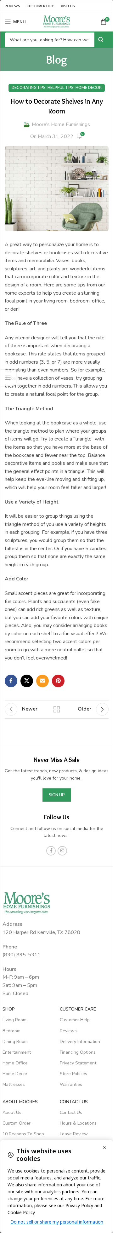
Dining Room (15, 1042)
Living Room (14, 1020)
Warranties (71, 1084)
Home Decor (89, 87)
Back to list (56, 709)
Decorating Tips (29, 87)
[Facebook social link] (11, 681)
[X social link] (26, 681)
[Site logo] (56, 21)
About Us (12, 1112)
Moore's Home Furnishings (61, 124)
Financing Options (78, 1052)
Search (101, 39)
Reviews (68, 1031)
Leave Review (74, 1134)
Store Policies (73, 1074)
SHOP (9, 1009)
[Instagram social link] (62, 851)
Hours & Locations (78, 1123)
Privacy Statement (78, 1063)
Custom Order (17, 1123)
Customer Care (78, 1009)
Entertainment (17, 1052)
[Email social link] (42, 681)
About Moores (20, 1102)
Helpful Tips (61, 87)
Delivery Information (80, 1042)
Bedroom (11, 1031)
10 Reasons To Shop (23, 1134)
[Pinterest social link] (58, 681)
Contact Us (71, 1112)
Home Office (15, 1063)
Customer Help (75, 1020)
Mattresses (14, 1084)
